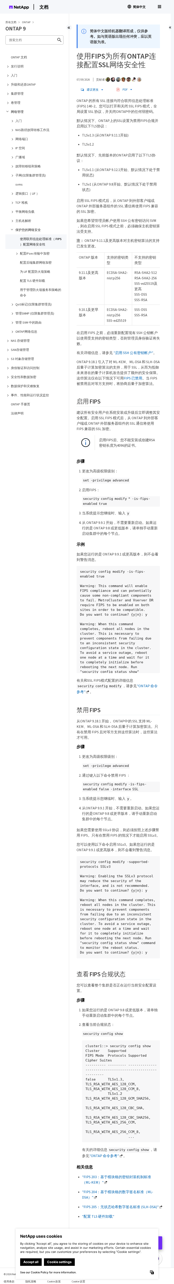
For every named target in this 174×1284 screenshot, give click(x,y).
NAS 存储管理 (20, 341)
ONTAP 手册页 (20, 404)
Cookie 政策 (54, 1281)
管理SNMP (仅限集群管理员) (34, 313)
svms (19, 184)
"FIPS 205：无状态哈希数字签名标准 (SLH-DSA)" (120, 1207)
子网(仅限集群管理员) (30, 175)
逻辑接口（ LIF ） (27, 193)
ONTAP (26, 22)
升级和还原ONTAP (23, 84)
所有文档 (10, 22)
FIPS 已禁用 (133, 378)
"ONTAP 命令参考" (104, 1155)
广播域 (20, 157)
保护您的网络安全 (28, 230)
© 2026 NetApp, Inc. (15, 1274)
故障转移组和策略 (28, 166)
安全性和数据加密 (23, 377)
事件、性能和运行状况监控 (30, 395)
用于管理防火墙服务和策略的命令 (40, 292)
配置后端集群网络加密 (36, 262)
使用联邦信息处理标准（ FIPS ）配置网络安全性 (41, 241)
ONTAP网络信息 (26, 332)
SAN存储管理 (20, 350)
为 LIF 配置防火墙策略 (35, 272)
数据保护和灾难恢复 (25, 386)
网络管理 (17, 112)
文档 (43, 7)
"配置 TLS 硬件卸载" (98, 1216)
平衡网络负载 (24, 212)
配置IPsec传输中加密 (35, 253)
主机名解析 (23, 221)
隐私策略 (30, 1281)
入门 (14, 75)
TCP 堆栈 (21, 203)
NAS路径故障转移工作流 (32, 130)
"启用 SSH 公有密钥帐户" (133, 352)
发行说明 (17, 66)
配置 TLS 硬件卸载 (32, 281)
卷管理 (15, 103)
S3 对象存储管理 (22, 359)
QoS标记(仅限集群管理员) (33, 304)
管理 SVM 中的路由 (28, 322)
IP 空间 (20, 148)
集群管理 (17, 94)
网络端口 (21, 139)
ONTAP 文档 (19, 57)
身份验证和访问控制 (25, 368)
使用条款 (9, 1281)
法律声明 (17, 413)
